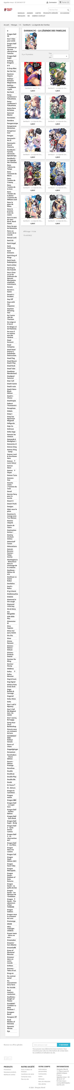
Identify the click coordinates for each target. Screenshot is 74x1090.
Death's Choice (10, 397)
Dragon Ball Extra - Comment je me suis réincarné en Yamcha (12, 48)
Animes (30, 13)
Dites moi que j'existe (11, 632)
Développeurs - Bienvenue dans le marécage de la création (12, 564)
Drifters (10, 966)
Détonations (12, 546)
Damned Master (10, 114)
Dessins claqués (10, 522)
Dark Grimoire (10, 252)
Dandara (10, 121)
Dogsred (10, 696)
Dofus (9, 672)
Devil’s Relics (9, 587)
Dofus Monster (10, 675)
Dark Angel (11, 243)
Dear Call (10, 381)
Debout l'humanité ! (12, 405)
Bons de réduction (44, 1081)
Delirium (10, 429)
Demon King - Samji (12, 451)
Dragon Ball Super (11, 57)
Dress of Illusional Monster (10, 952)
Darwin (10, 287)
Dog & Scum (11, 679)
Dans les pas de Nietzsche (12, 227)
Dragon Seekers (10, 911)
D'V (8, 66)
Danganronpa (12, 123)
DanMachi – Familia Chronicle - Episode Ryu (11, 153)
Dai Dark (10, 92)
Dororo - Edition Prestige (10, 763)
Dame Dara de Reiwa (11, 109)
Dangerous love (11, 132)
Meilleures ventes (9, 1074)
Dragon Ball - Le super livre (11, 805)
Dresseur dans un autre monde (10, 960)
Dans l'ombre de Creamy (11, 180)
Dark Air (10, 240)
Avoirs (40, 1076)
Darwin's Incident (10, 296)
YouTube (10, 1058)
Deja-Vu (10, 426)
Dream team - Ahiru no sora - (12, 935)
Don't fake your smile (11, 40)
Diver (9, 638)
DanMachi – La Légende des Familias (12, 160)
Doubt (9, 782)
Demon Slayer (10, 472)
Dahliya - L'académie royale (11, 87)
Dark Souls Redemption (12, 261)
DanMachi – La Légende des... (57, 88)
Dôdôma (10, 669)
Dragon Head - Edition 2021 (11, 859)
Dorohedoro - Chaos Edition (11, 757)
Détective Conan (10, 543)
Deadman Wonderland (12, 372)
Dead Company (10, 346)
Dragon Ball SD (11, 35)
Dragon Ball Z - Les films (11, 844)
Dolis (9, 702)
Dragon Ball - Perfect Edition (11, 812)
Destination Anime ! (11, 531)
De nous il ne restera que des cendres (11, 334)
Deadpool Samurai (10, 377)
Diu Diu (10, 636)
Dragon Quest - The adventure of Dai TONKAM (11, 903)
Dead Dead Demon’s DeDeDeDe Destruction (11, 352)
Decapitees (11, 408)
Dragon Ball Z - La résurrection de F (12, 837)
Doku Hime (11, 699)
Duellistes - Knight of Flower (11, 999)
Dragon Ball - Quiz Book (11, 817)
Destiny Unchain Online (10, 537)
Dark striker (11, 265)
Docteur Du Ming (11, 660)
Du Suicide (11, 988)
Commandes (42, 1074)
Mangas (21, 13)
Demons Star (10, 479)
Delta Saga (11, 432)
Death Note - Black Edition (12, 391)
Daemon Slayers (10, 75)
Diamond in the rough (11, 601)
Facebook (6, 1058)
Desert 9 (10, 501)
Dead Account (10, 341)
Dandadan (11, 118)
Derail (9, 491)
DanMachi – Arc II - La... (32, 88)
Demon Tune (12, 475)
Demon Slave (10, 467)
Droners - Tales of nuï (11, 970)
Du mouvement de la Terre (12, 983)
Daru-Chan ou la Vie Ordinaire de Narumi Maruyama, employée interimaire (12, 278)
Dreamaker (11, 940)
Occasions (64, 13)
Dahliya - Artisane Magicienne (11, 81)
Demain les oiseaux (11, 436)
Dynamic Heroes (10, 1027)
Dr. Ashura (11, 788)
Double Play (11, 777)
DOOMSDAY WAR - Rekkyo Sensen (11, 739)
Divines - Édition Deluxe (10, 648)
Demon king (12, 447)
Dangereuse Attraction (11, 127)
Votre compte (44, 1067)
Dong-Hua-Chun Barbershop (11, 725)
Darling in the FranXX (11, 269)
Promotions (7, 1069)
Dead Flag (11, 358)
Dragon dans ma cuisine (10, 850)
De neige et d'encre (11, 323)
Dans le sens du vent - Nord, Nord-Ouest (12, 220)
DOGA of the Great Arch (12, 686)
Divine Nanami (10, 642)
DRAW (9, 924)
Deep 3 (9, 414)
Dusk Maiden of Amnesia (11, 1022)
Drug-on (10, 973)
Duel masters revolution (11, 992)
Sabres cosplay (38, 16)
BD (29, 16)
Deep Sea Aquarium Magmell (11, 419)
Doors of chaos (10, 746)
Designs (10, 507)
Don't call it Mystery (11, 705)
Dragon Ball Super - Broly (12, 822)
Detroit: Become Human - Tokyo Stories (10, 553)
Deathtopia (11, 401)
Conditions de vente (27, 1074)
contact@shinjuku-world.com (63, 1084)
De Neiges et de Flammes (12, 328)
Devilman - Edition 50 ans (11, 572)
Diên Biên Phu (11, 618)
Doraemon (11, 752)
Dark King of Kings (12, 257)
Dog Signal (11, 682)
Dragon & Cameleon (11, 792)
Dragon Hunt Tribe (11, 865)
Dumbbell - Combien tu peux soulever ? (11, 1006)
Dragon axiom (10, 796)
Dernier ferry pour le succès (12, 496)
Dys (8, 1031)
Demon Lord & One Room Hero (12, 456)
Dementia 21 (12, 444)
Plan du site (25, 1079)
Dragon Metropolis (11, 870)
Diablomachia (12, 594)
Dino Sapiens (10, 627)
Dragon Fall (11, 854)
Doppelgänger (12, 749)
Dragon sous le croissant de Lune (12, 916)
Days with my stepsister (11, 304)
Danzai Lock (11, 238)
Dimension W (11, 622)
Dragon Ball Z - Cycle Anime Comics (11, 829)
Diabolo (10, 597)
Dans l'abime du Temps (11, 167)
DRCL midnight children (10, 929)
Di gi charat (11, 591)
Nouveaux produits (10, 1072)
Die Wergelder (11, 613)
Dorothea (10, 768)
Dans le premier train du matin (10, 212)
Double (10, 771)
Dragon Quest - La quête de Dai (12, 886)
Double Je (10, 774)
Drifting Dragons (10, 62)
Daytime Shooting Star (10, 311)
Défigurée (11, 423)
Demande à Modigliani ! (11, 440)
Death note (11, 387)
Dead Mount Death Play (12, 362)
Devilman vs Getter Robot (12, 579)
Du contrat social (11, 977)
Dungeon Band (10, 1013)
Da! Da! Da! (11, 71)
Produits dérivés (50, 13)
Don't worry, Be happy (12, 719)
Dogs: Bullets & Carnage (10, 691)
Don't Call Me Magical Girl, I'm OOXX (11, 712)
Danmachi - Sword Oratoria (11, 145)
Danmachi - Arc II (11, 139)
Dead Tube (11, 369)
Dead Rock (11, 366)
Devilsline (11, 584)
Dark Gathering (11, 247)
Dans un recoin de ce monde (11, 233)
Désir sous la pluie (12, 510)
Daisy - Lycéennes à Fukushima (11, 97)
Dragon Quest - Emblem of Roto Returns (11, 877)
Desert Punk (12, 504)
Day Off (10, 299)
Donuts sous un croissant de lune (12, 731)
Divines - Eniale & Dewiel (10, 654)
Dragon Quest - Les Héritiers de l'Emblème (11, 893)
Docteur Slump (10, 665)
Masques (21, 16)
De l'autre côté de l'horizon (11, 317)
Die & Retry (11, 609)
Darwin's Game (10, 291)
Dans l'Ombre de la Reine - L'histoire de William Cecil (12, 196)
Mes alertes (42, 1084)
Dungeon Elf (12, 1017)
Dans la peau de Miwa (10, 204)
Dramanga (11, 921)
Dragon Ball (11, 800)
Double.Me (11, 779)
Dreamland (11, 948)
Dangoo (10, 136)
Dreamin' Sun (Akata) (11, 944)
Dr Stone (10, 785)
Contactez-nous (26, 1077)
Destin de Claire (10, 526)
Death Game (12, 384)
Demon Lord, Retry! (11, 462)
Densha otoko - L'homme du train (12, 486)
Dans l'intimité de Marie (12, 174)
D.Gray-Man (11, 68)
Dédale (9, 411)
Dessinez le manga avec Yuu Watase (11, 516)
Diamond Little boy (10, 605)
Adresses (41, 1079)
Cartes (38, 13)
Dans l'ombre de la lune (11, 187)
